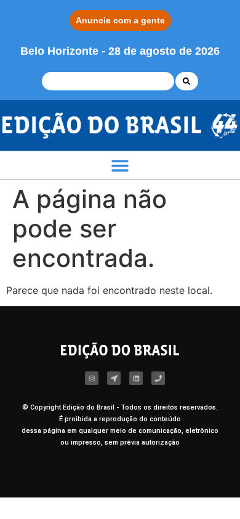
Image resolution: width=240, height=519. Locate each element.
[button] (120, 165)
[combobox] (108, 81)
